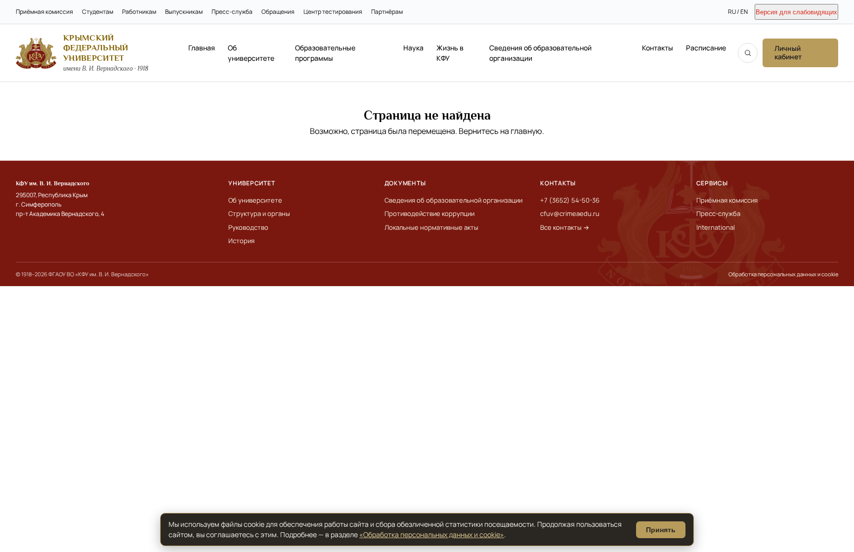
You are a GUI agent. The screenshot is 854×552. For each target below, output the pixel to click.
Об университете (251, 53)
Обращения (278, 11)
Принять (661, 530)
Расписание (706, 47)
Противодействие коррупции (429, 213)
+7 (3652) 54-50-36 (569, 200)
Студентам (97, 11)
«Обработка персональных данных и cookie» (431, 534)
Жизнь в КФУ (450, 53)
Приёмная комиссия (44, 11)
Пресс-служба (232, 11)
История (241, 240)
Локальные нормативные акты (431, 227)
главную (526, 131)
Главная (201, 47)
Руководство (248, 227)
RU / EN (738, 11)
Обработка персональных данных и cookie (783, 274)
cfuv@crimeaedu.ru (569, 213)
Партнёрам (387, 11)
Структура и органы (259, 213)
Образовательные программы (325, 53)
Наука (413, 47)
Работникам (139, 11)
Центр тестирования (332, 11)
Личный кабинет (788, 52)
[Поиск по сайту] (748, 53)
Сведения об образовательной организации (540, 53)
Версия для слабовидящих (796, 12)
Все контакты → (564, 227)
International (715, 227)
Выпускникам (184, 11)
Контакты (657, 47)
